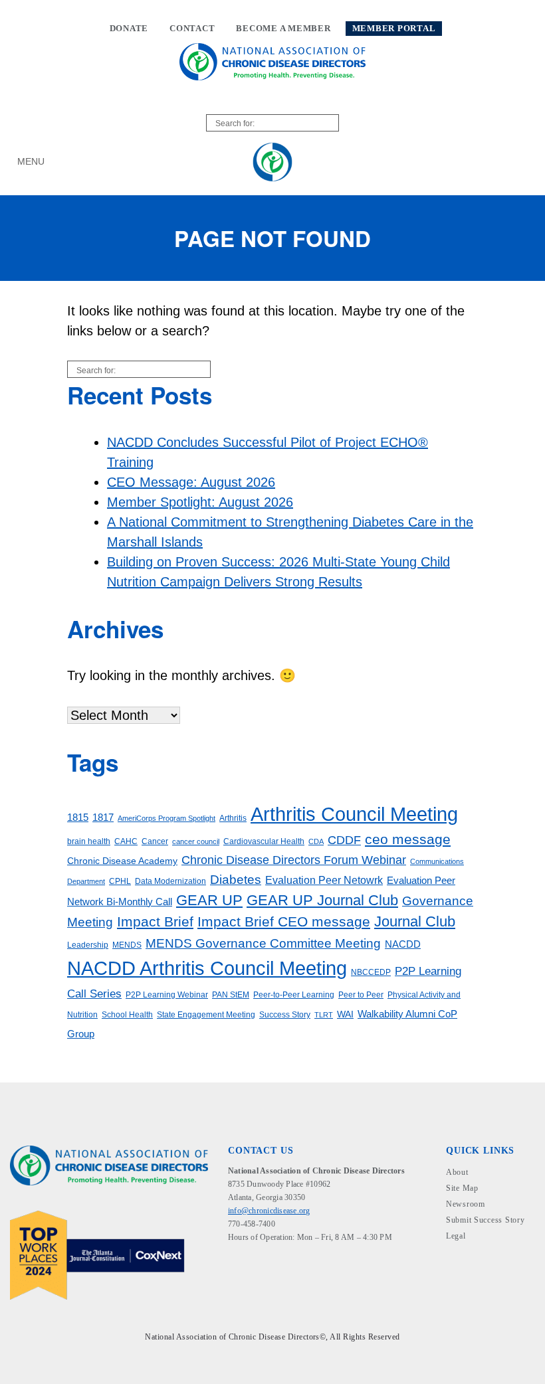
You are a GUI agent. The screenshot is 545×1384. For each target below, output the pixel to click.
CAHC (126, 841)
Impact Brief (155, 921)
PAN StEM (230, 994)
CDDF (344, 840)
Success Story (284, 1014)
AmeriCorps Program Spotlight (166, 818)
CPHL (120, 881)
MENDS (127, 945)
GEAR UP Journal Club (322, 900)
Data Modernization (170, 881)
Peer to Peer (360, 994)
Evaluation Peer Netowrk (324, 880)
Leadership (87, 945)
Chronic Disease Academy (122, 861)
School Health (127, 1014)
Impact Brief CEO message (283, 921)
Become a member (283, 28)
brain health (88, 841)
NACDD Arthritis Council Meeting (207, 968)
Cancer (155, 841)
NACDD (403, 944)
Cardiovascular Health (263, 841)
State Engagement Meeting (206, 1014)
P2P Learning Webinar (167, 994)
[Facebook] (236, 1267)
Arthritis (233, 818)
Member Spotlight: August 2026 (200, 502)
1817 (103, 817)
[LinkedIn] (257, 1267)
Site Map (462, 1188)
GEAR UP (209, 900)
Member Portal (394, 28)
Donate (129, 28)
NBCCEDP (371, 972)
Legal (456, 1236)
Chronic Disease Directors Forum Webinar (293, 860)
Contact (192, 28)
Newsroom (465, 1204)
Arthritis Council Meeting (354, 814)
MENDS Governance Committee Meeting (263, 943)
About (457, 1172)
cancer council (195, 841)
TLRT (323, 1015)
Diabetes (235, 880)
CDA (316, 841)
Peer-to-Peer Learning (293, 994)
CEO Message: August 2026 (191, 482)
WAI (345, 1014)
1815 (77, 817)
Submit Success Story (485, 1220)
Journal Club (414, 921)
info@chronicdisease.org (269, 1210)
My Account (507, 161)
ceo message (408, 839)
